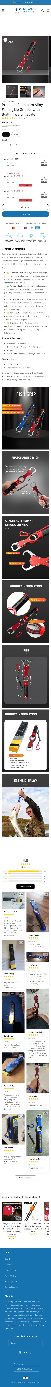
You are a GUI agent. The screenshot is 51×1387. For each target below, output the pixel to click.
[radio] (25, 162)
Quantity (5, 140)
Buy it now (25, 214)
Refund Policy (10, 1276)
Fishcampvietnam (21, 1382)
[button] (3, 10)
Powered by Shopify (34, 1382)
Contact (8, 1264)
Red (6, 134)
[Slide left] (2, 92)
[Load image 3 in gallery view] (39, 92)
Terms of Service (11, 1287)
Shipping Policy (11, 1281)
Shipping (4, 126)
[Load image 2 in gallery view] (25, 92)
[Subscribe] (39, 1343)
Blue (16, 134)
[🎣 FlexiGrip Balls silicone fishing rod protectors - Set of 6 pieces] (33, 1211)
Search (7, 1259)
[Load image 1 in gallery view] (12, 92)
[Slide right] (48, 92)
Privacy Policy (10, 1270)
